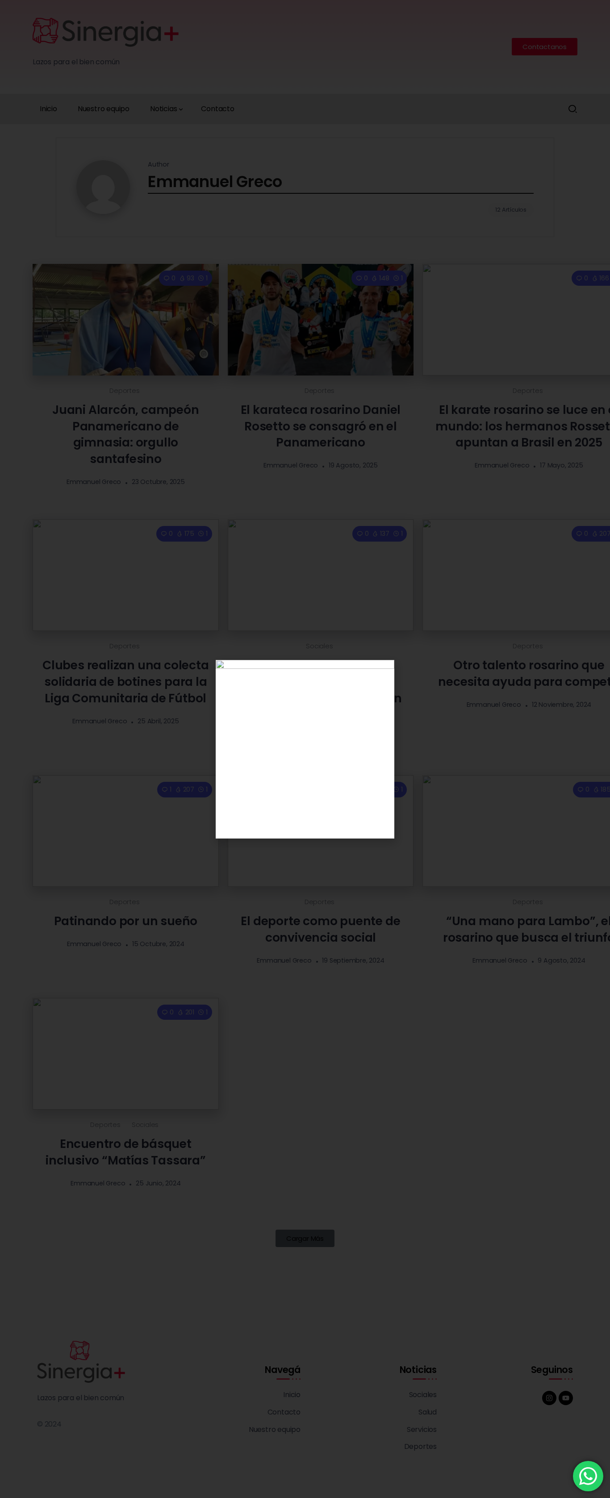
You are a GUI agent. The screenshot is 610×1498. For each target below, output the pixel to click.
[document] (305, 749)
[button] (382, 672)
